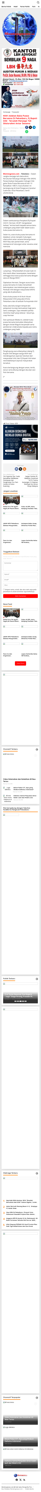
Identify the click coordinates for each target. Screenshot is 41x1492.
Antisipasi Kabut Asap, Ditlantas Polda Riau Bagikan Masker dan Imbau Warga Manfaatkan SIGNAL (29, 524)
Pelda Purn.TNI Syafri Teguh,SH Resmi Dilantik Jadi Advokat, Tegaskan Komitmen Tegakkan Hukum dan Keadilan (11, 507)
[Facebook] (16, 469)
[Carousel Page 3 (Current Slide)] (20, 1001)
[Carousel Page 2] (18, 1001)
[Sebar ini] (26, 127)
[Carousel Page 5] (25, 1001)
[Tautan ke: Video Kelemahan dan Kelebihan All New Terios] (20, 764)
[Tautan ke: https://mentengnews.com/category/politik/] (37, 979)
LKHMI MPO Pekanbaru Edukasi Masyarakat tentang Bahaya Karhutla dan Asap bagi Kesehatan (11, 524)
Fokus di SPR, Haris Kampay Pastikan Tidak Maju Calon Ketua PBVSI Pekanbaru (29, 507)
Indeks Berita (29, 1489)
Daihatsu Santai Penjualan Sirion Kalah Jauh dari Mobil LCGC (25, 796)
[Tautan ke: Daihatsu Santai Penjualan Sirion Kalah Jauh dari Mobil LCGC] (7, 798)
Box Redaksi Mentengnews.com (12, 1489)
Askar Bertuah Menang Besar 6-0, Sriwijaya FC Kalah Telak (21, 1207)
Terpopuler (6, 131)
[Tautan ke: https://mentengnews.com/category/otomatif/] (37, 749)
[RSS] (24, 469)
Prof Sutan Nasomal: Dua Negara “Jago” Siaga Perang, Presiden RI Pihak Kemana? (18, 995)
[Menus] (3, 2)
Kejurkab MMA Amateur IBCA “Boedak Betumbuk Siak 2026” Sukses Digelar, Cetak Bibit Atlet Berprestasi (21, 1201)
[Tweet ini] (30, 127)
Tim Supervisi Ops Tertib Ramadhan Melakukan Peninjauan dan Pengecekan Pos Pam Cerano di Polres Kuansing (11, 480)
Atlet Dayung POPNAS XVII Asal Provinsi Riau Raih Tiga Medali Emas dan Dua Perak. (21, 1225)
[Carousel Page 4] (23, 1001)
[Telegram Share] (34, 127)
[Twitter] (20, 469)
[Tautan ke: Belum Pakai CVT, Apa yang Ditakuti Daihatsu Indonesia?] (7, 788)
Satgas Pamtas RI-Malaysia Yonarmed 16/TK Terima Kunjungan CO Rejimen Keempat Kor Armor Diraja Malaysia (30, 480)
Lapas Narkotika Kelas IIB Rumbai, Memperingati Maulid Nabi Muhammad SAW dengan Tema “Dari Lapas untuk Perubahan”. (29, 541)
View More (20, 663)
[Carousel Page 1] (15, 1001)
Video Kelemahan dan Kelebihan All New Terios (19, 780)
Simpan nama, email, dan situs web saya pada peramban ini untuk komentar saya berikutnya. (19, 590)
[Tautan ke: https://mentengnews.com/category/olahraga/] (37, 1173)
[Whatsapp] (26, 131)
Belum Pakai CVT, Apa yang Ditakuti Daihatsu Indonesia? (24, 788)
